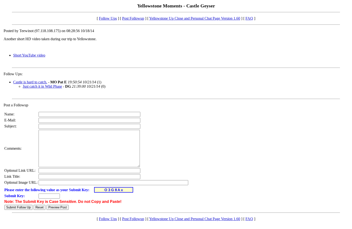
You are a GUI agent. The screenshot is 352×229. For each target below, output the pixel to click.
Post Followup (133, 18)
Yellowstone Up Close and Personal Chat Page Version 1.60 (194, 18)
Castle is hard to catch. (30, 82)
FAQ (249, 18)
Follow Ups (108, 18)
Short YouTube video (29, 55)
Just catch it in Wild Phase (42, 86)
